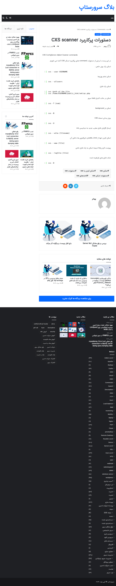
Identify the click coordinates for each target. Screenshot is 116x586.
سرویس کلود (108, 537)
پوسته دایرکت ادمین (106, 506)
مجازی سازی (109, 551)
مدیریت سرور (108, 555)
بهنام (105, 46)
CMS (111, 379)
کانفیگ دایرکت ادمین (48, 359)
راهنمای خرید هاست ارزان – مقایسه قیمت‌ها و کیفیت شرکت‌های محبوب (12, 84)
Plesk (111, 428)
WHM (111, 471)
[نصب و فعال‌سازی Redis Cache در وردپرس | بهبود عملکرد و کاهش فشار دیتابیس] (72, 324)
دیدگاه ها (8, 29)
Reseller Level (108, 439)
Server (110, 442)
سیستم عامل (108, 541)
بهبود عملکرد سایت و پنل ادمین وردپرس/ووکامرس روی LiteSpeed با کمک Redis (12, 42)
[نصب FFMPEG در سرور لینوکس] (27, 56)
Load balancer (108, 404)
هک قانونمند (51, 355)
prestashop (109, 432)
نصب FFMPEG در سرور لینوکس (13, 54)
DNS (111, 393)
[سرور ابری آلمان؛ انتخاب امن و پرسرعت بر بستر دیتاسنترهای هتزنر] (27, 97)
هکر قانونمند (40, 351)
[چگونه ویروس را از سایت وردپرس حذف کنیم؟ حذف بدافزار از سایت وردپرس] (81, 329)
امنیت (98, 34)
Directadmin (109, 390)
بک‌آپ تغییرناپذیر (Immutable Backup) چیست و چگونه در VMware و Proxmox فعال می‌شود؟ (101, 281)
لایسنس (110, 548)
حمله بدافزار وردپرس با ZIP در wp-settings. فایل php (53, 279)
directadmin (51, 328)
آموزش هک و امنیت (49, 343)
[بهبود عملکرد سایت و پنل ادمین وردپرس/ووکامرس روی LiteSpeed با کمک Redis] (27, 40)
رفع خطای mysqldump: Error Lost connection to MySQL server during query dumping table (12, 69)
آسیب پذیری (108, 481)
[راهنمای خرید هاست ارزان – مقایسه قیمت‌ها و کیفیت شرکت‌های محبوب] (27, 84)
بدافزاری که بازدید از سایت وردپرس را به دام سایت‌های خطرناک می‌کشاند (78, 280)
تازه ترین (20, 29)
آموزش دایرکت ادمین (49, 336)
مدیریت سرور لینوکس (103, 558)
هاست (111, 569)
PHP (111, 425)
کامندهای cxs (81, 176)
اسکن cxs (104, 171)
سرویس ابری (108, 534)
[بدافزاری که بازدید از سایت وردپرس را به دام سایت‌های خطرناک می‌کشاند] (76, 270)
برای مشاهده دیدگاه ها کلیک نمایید (76, 298)
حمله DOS (107, 513)
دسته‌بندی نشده (107, 520)
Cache (111, 369)
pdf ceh (35, 328)
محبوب (31, 29)
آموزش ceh (43, 332)
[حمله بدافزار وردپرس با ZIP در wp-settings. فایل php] (52, 270)
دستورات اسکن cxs (100, 176)
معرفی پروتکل (108, 562)
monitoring (109, 411)
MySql (111, 418)
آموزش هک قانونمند (49, 339)
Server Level (108, 446)
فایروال (110, 544)
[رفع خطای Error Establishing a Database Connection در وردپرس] (72, 329)
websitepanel (108, 467)
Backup (110, 365)
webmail (110, 464)
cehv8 (53, 324)
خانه (112, 18)
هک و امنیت (40, 355)
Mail (111, 407)
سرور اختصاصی (108, 530)
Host (111, 400)
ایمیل (111, 499)
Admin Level (108, 358)
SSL (111, 449)
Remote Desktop (107, 435)
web (111, 460)
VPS (111, 456)
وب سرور (110, 573)
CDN (111, 372)
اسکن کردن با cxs (87, 171)
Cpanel (110, 386)
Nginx (111, 421)
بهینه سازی (109, 502)
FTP (111, 397)
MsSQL (110, 414)
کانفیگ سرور (51, 363)
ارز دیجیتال (109, 485)
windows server (107, 474)
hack (42, 328)
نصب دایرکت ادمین (106, 566)
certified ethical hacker (41, 324)
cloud (111, 376)
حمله (111, 509)
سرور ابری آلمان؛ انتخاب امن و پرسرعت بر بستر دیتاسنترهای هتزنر (12, 98)
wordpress (109, 478)
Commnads (101, 30)
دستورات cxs (70, 171)
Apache (110, 361)
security (52, 332)
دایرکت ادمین (51, 347)
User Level (109, 453)
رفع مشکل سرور (107, 527)
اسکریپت (110, 488)
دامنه (111, 516)
